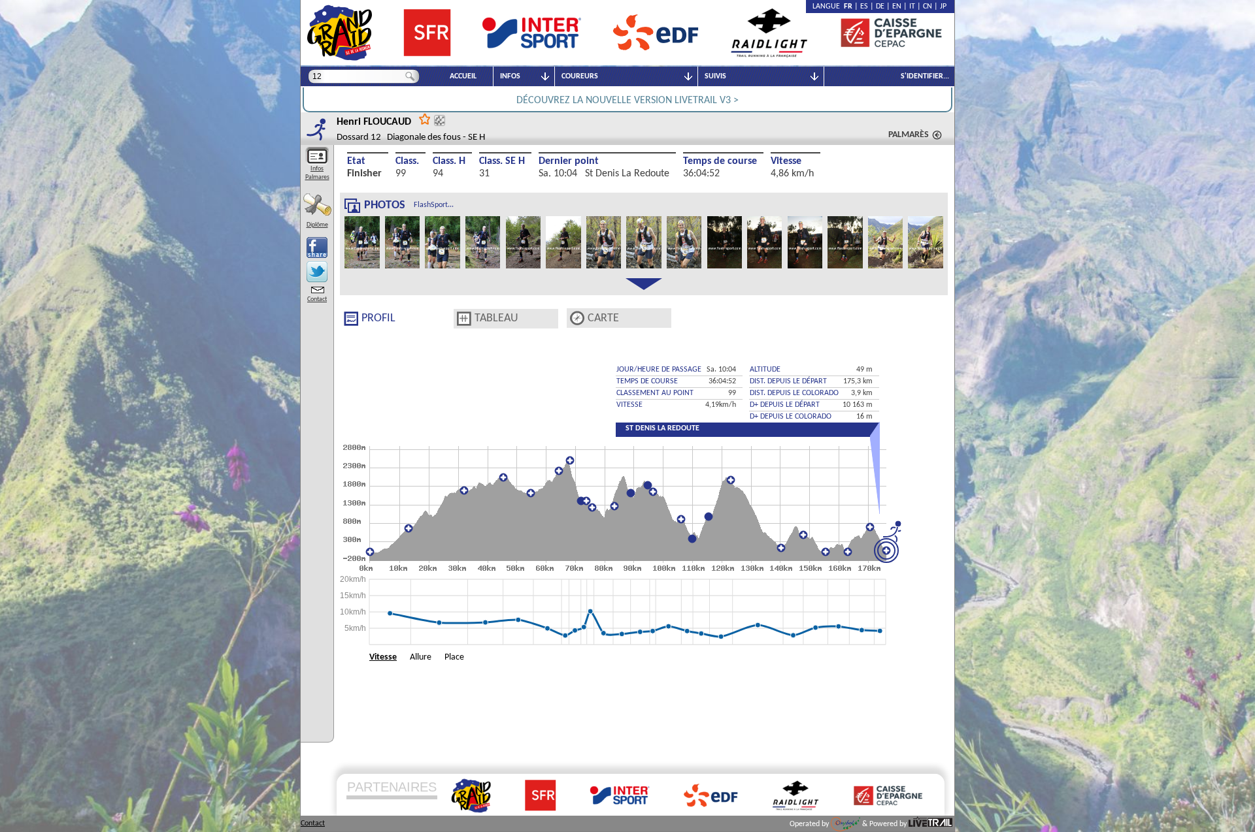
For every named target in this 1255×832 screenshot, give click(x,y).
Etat (356, 161)
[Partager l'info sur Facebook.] (317, 247)
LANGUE (828, 6)
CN (927, 6)
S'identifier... (925, 76)
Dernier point (569, 161)
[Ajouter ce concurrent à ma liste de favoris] (425, 118)
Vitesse (786, 161)
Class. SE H (502, 161)
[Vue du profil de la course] (351, 319)
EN (896, 6)
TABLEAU (496, 318)
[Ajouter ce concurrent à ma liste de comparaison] (439, 120)
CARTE (603, 318)
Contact (317, 299)
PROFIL (378, 318)
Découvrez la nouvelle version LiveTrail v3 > (627, 100)
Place (454, 657)
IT (912, 6)
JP (943, 6)
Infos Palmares (317, 173)
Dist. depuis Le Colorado (794, 393)
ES (864, 6)
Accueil (463, 76)
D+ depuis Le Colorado (790, 417)
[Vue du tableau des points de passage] (464, 319)
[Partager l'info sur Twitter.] (317, 271)
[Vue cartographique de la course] (577, 318)
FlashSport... (434, 205)
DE (880, 6)
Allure (420, 657)
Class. (407, 161)
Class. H (449, 161)
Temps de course (720, 161)
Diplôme (317, 225)
